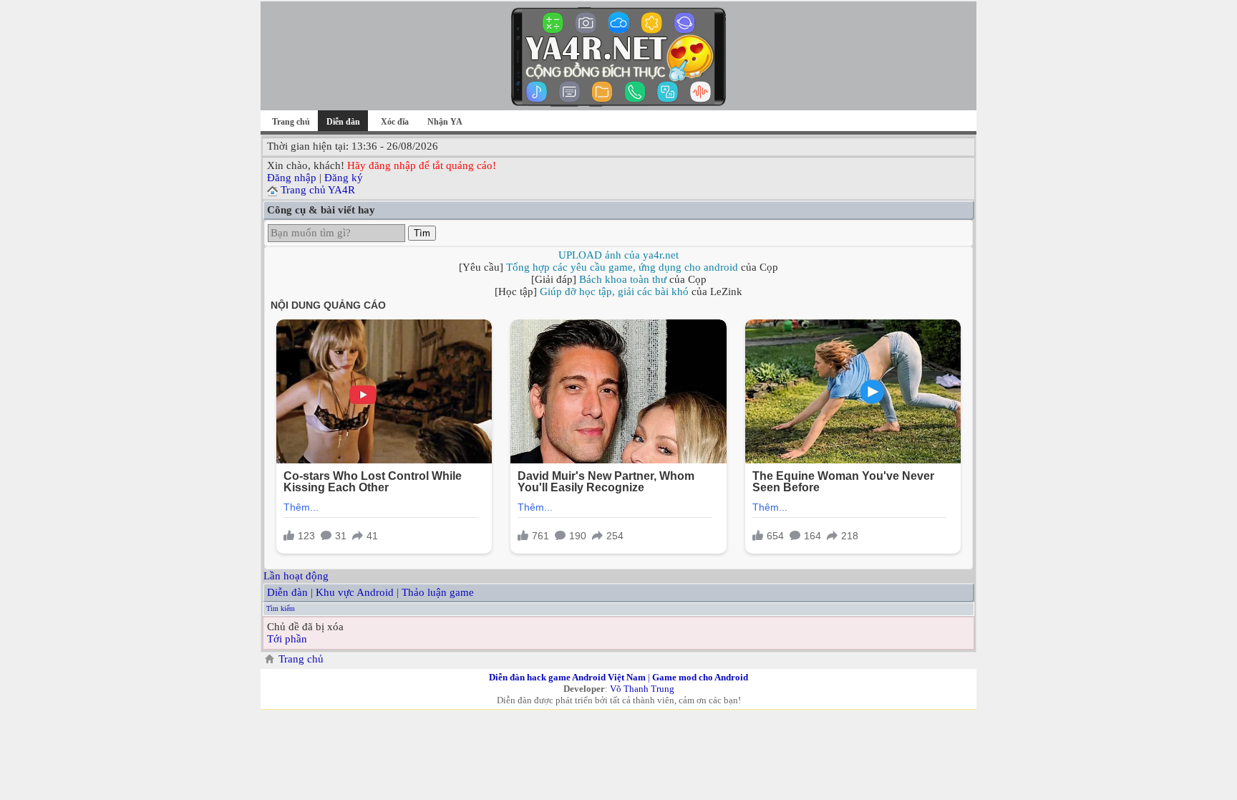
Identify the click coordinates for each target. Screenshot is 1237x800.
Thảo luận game (438, 592)
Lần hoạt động (296, 576)
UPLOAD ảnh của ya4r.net (618, 255)
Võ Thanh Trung (642, 688)
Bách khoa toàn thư (622, 279)
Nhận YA (444, 122)
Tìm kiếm (280, 608)
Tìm (422, 233)
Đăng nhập (291, 177)
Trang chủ (291, 122)
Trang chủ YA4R (318, 190)
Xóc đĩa (395, 122)
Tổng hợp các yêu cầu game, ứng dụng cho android (622, 267)
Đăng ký (343, 177)
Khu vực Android (355, 592)
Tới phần (287, 639)
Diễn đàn (287, 592)
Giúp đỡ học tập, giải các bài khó (614, 291)
